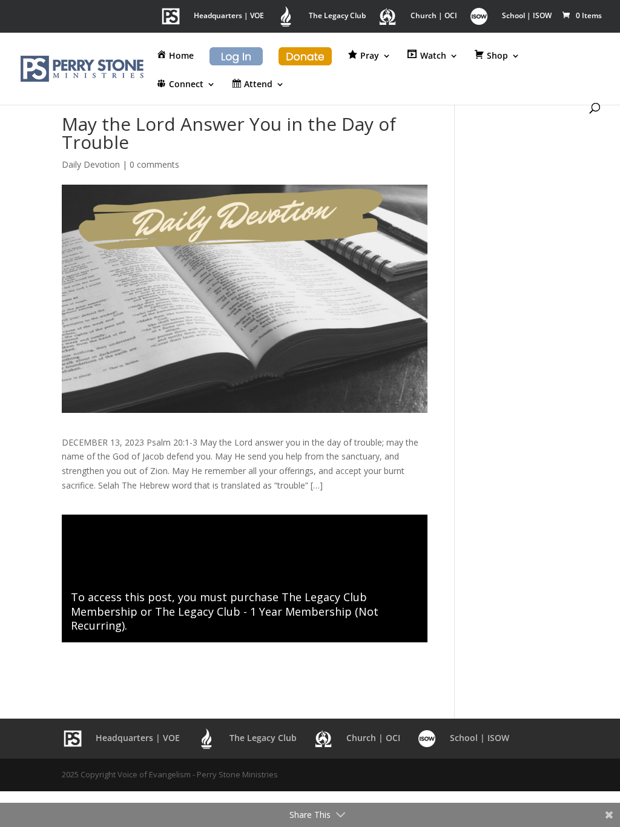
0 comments (154, 164)
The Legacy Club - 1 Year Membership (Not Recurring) (224, 618)
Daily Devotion (91, 164)
